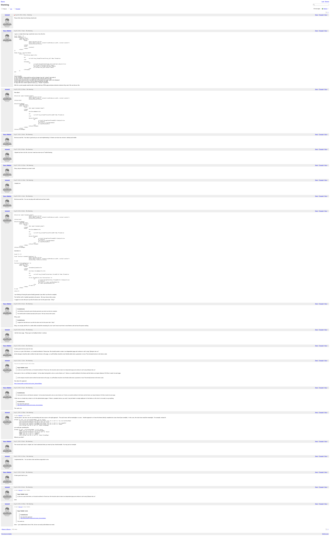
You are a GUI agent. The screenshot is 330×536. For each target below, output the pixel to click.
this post (20, 415)
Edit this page (325, 534)
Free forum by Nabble (6, 534)
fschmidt (7, 15)
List (11, 9)
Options (325, 8)
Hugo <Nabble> (7, 30)
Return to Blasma (6, 529)
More (325, 15)
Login (323, 1)
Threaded (17, 9)
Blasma (3, 1)
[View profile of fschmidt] (7, 24)
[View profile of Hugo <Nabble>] (7, 40)
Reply (316, 15)
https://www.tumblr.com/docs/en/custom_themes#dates (28, 383)
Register (327, 1)
